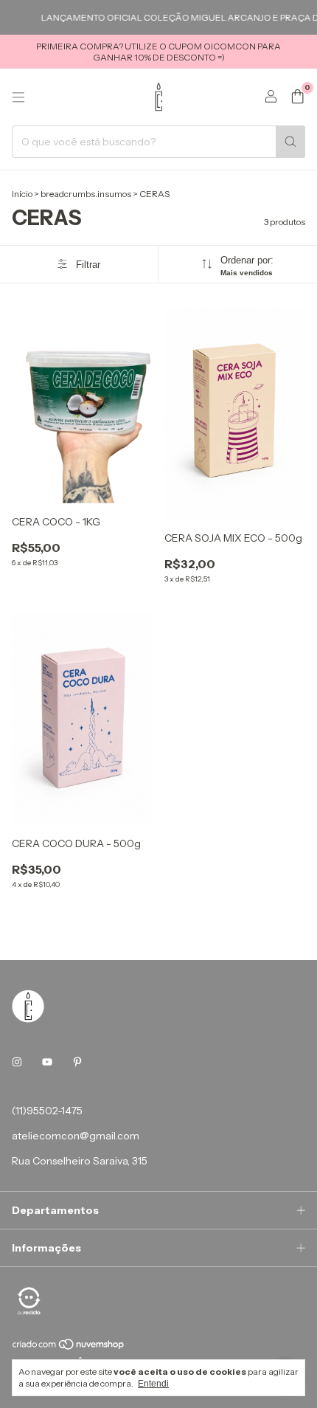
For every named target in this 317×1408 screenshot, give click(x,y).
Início (22, 193)
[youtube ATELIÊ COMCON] (47, 1062)
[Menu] (18, 97)
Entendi (153, 1383)
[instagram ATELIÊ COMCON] (17, 1062)
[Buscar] (290, 141)
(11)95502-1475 (47, 1110)
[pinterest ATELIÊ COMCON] (77, 1062)
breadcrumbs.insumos (86, 193)
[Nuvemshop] (69, 1347)
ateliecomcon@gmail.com (75, 1135)
